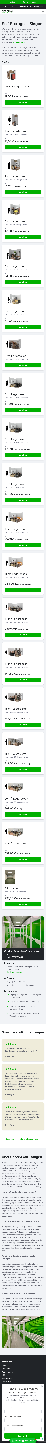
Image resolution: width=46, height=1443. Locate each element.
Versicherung (7, 1378)
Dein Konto (6, 1369)
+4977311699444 (15, 957)
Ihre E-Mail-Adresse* (12, 1417)
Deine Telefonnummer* (13, 1426)
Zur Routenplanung (15, 972)
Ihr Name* (8, 1408)
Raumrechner (19, 42)
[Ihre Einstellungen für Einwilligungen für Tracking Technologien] (42, 1439)
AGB (3, 1375)
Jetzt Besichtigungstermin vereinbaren (23, 2)
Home (4, 1366)
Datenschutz (6, 1381)
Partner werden (7, 1372)
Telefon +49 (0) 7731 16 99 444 (31, 6)
